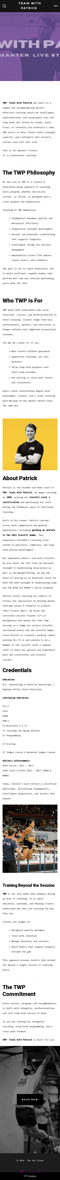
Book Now (30, 1099)
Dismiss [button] (32, 1176)
